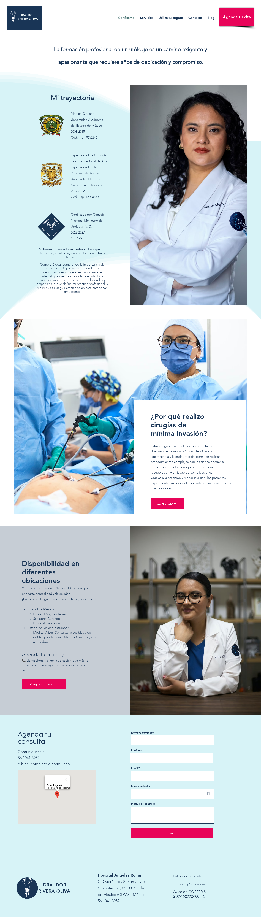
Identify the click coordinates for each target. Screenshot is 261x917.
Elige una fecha (140, 786)
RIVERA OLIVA (27, 19)
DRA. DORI (28, 15)
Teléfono (136, 750)
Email (134, 768)
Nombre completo (142, 732)
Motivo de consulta (143, 803)
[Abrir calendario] (208, 793)
